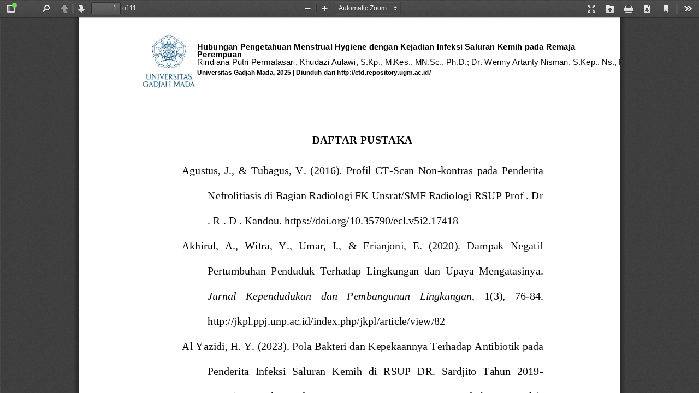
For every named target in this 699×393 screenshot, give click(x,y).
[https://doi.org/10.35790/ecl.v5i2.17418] (371, 226)
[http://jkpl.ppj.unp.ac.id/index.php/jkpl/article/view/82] (326, 327)
